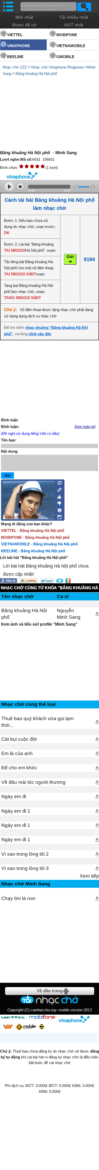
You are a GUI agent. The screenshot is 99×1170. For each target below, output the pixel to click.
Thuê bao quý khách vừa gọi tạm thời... (37, 722)
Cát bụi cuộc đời (19, 739)
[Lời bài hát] (58, 509)
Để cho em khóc (19, 767)
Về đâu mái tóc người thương (33, 782)
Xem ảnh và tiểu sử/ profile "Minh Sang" (39, 624)
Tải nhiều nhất (74, 17)
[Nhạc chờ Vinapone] (74, 1019)
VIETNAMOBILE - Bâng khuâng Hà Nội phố (39, 544)
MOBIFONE (66, 35)
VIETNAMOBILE (70, 46)
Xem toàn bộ (84, 427)
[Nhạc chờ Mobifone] (42, 1017)
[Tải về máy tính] (58, 516)
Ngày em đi (13, 796)
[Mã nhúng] (58, 489)
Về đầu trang (49, 990)
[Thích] (58, 496)
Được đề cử (24, 25)
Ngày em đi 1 (15, 811)
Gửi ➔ (70, 259)
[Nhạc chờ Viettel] (13, 1017)
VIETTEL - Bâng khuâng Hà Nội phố (32, 530)
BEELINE (15, 57)
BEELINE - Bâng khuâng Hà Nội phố (33, 551)
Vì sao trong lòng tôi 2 (25, 854)
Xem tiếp (89, 876)
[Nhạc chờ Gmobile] (25, 1027)
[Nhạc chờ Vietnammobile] (8, 1026)
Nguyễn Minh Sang (68, 614)
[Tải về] (97, 614)
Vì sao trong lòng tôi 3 (25, 868)
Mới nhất (24, 17)
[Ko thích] (58, 502)
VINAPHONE (18, 46)
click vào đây (39, 334)
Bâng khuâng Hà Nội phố (36, 73)
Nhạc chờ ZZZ (15, 67)
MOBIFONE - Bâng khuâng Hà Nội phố (35, 537)
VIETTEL (15, 35)
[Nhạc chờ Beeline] (42, 1026)
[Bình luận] (58, 482)
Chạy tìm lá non (18, 898)
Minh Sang (66, 152)
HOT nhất (74, 25)
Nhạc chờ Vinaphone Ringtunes (57, 67)
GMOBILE (65, 57)
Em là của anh (17, 753)
